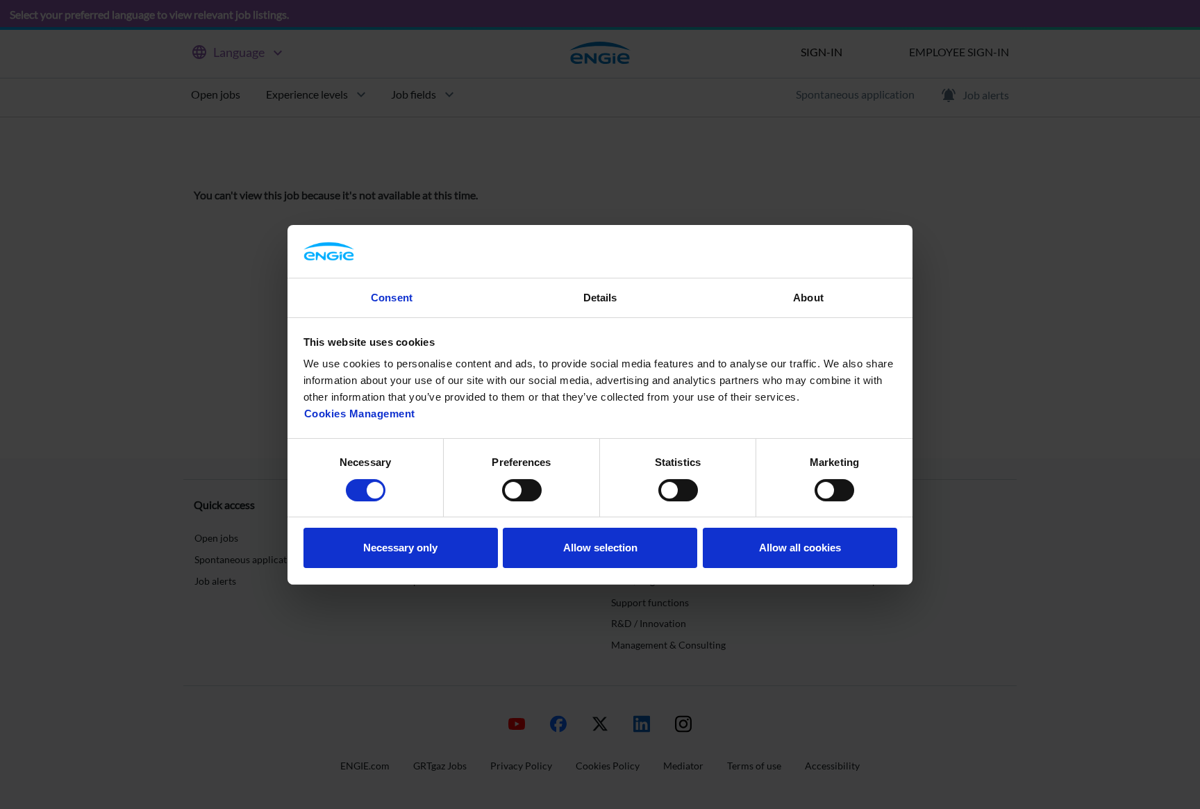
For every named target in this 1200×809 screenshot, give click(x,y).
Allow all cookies (800, 547)
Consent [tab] (391, 297)
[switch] (522, 490)
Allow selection (600, 547)
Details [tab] (600, 297)
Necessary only (400, 547)
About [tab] (808, 297)
